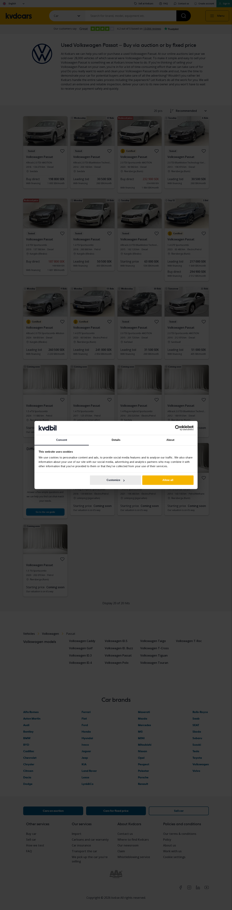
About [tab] (170, 439)
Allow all (167, 480)
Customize (113, 480)
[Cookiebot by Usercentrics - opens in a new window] (178, 428)
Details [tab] (116, 439)
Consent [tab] (61, 439)
